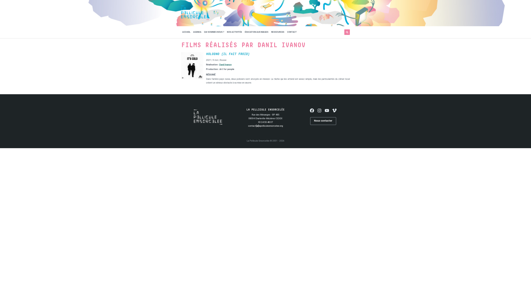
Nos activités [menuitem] (234, 32)
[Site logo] (195, 19)
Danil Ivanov (225, 64)
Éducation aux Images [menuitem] (256, 32)
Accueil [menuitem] (186, 32)
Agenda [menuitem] (197, 32)
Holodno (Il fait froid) (228, 54)
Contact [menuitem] (292, 32)
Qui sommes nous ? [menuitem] (214, 32)
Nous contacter (323, 120)
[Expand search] (347, 32)
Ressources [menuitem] (277, 32)
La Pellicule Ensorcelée (258, 140)
